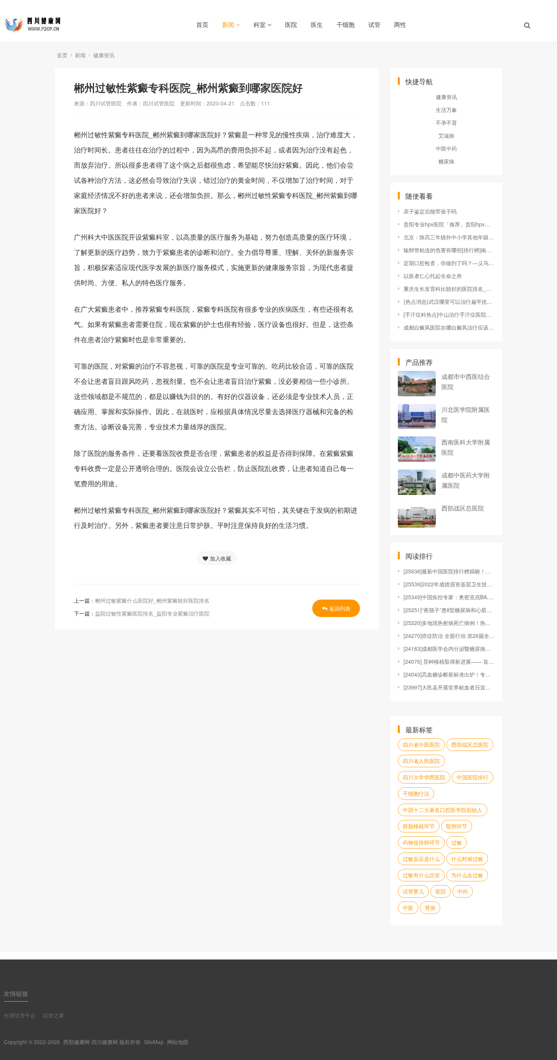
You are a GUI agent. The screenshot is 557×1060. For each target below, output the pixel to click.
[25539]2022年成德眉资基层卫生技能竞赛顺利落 (449, 584)
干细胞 (345, 24)
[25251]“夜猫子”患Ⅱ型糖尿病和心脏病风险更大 (449, 610)
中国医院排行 (472, 777)
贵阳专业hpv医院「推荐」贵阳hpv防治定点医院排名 (449, 224)
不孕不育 (446, 122)
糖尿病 (446, 161)
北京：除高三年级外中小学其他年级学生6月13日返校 (449, 237)
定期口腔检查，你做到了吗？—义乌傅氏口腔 (449, 263)
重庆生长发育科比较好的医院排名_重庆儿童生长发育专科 (449, 288)
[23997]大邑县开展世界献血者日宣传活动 (449, 687)
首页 (202, 24)
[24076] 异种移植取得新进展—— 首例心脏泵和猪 (449, 661)
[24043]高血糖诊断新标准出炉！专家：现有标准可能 (449, 674)
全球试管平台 (20, 1015)
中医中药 (446, 148)
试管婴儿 (413, 891)
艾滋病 (446, 135)
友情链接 (16, 993)
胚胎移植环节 (419, 826)
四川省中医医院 (421, 744)
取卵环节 (456, 826)
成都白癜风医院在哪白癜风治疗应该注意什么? (449, 327)
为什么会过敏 (467, 875)
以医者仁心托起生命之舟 (433, 276)
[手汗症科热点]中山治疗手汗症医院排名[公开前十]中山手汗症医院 (449, 314)
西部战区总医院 (462, 508)
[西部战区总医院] (417, 515)
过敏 (456, 842)
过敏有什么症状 (421, 875)
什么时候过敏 (467, 858)
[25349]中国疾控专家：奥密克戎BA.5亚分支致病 (449, 597)
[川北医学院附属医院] (417, 416)
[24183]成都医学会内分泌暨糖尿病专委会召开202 (449, 648)
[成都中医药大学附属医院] (417, 482)
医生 (317, 24)
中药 (462, 891)
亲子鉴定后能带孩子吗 (430, 211)
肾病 (430, 907)
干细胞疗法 (416, 793)
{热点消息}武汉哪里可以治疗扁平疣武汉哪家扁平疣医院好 (449, 301)
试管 (374, 24)
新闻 (228, 24)
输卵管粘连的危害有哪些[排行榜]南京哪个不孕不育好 (449, 250)
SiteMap (154, 1042)
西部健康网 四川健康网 (90, 1042)
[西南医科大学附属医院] (417, 449)
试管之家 (53, 1015)
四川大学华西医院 (424, 777)
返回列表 (339, 608)
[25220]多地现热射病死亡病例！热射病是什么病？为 (449, 623)
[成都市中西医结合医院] (417, 383)
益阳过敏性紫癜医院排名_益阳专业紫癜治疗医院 (152, 613)
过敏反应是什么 (421, 858)
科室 (259, 24)
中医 (408, 907)
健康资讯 (103, 55)
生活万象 (446, 109)
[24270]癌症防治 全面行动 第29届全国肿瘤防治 (449, 635)
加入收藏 (220, 558)
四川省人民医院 (421, 761)
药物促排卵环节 (421, 842)
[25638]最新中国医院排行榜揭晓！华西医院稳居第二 (449, 571)
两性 (400, 24)
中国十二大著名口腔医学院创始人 (442, 809)
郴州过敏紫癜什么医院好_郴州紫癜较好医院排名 (152, 600)
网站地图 (177, 1042)
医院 (291, 24)
